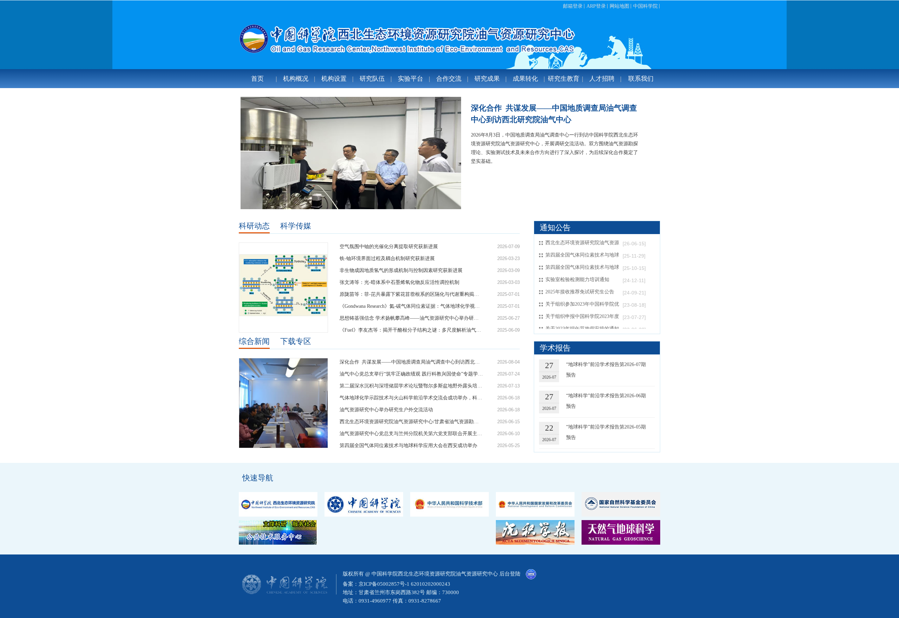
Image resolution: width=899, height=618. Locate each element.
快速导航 (257, 477)
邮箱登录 (573, 6)
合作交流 (448, 78)
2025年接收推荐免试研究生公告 (579, 291)
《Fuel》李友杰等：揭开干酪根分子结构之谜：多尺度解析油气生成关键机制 (411, 330)
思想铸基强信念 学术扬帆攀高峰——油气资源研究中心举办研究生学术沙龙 (411, 318)
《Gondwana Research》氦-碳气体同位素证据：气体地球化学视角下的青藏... (411, 306)
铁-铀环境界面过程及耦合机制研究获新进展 (387, 258)
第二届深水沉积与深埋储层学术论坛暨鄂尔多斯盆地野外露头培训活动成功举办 (411, 385)
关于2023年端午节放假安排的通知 (582, 328)
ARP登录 (596, 6)
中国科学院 (645, 6)
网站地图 (619, 6)
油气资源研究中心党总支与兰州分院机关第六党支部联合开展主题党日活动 (411, 433)
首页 (257, 78)
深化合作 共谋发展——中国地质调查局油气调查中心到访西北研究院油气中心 (554, 114)
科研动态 (254, 225)
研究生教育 (563, 78)
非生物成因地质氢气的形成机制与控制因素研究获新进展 (401, 270)
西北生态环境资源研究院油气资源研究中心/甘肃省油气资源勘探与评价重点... (411, 421)
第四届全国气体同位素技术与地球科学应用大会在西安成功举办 (408, 445)
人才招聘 (602, 78)
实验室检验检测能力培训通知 (577, 279)
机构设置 (334, 78)
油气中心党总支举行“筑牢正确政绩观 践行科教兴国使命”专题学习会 (411, 374)
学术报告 (555, 348)
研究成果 (487, 78)
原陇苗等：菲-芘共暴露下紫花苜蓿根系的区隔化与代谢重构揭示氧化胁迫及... (411, 294)
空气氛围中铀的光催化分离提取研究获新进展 (389, 246)
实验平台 (410, 78)
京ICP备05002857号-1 (384, 584)
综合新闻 (254, 341)
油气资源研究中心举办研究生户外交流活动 (386, 409)
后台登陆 (509, 574)
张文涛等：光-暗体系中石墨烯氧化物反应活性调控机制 (399, 282)
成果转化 (525, 78)
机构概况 (295, 78)
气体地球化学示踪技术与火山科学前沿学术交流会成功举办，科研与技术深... (411, 397)
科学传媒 (295, 225)
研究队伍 (372, 78)
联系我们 (641, 78)
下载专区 (295, 341)
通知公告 (555, 227)
